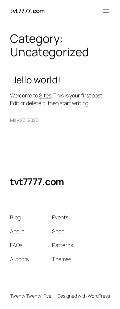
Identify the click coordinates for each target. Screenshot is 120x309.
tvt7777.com (27, 11)
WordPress (99, 296)
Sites (45, 95)
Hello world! (35, 80)
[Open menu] (106, 11)
